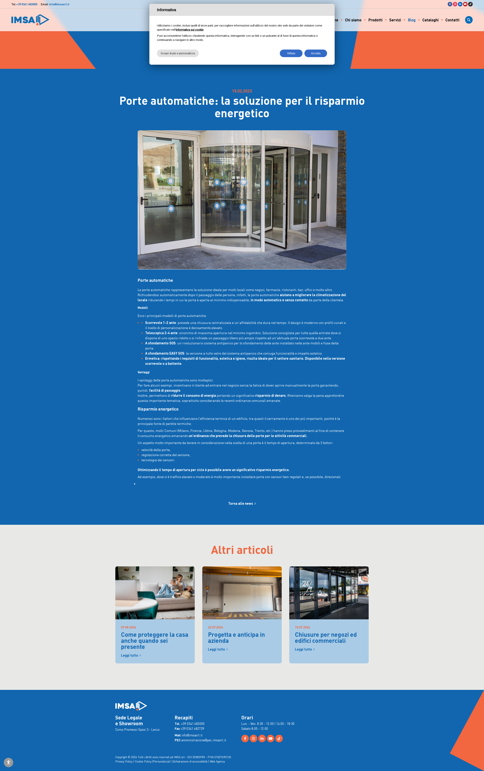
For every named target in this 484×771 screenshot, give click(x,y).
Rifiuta (291, 53)
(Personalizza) (161, 761)
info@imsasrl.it (59, 4)
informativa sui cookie (189, 29)
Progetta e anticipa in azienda (236, 637)
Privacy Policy (124, 761)
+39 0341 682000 (26, 4)
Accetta (315, 53)
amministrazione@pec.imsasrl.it (203, 740)
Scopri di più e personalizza (178, 53)
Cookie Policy (143, 761)
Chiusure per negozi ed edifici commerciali (326, 637)
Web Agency (217, 761)
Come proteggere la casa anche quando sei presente (154, 640)
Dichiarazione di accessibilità (189, 761)
